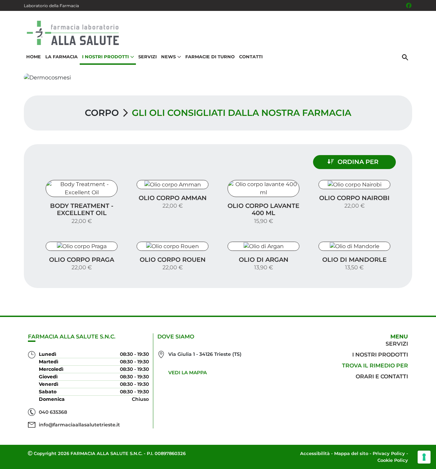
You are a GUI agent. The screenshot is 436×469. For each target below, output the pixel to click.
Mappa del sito (351, 453)
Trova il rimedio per (375, 365)
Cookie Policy (392, 460)
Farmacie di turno (210, 56)
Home (33, 56)
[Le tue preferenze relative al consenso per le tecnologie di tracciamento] (424, 457)
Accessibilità (315, 453)
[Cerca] (405, 57)
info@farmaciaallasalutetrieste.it (79, 425)
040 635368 (53, 412)
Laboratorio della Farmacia (51, 5)
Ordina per (358, 162)
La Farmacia (61, 56)
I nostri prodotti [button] (105, 56)
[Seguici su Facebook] (408, 5)
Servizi (147, 56)
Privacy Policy (389, 453)
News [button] (168, 56)
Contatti (251, 56)
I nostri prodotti (380, 354)
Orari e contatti (382, 376)
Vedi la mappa (187, 372)
